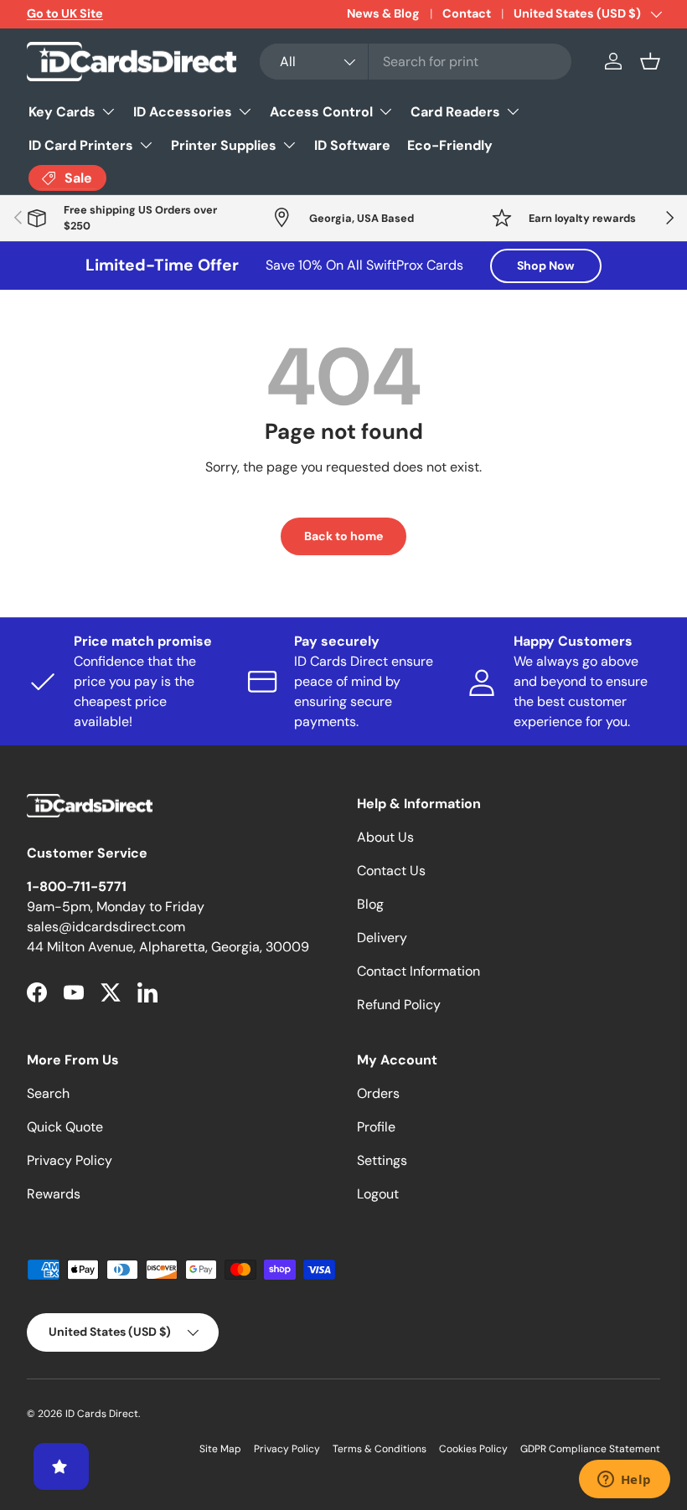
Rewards (53, 1194)
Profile (376, 1127)
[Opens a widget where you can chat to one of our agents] (624, 1481)
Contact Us (391, 870)
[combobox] (416, 62)
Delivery (382, 937)
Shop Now (546, 265)
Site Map (220, 1449)
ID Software (352, 145)
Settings (382, 1160)
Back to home (343, 536)
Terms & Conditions (379, 1449)
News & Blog (383, 13)
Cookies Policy (473, 1449)
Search (48, 1093)
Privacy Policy (69, 1160)
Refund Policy (399, 1004)
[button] (650, 61)
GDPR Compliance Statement (590, 1449)
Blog (370, 904)
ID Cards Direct (101, 1413)
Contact (466, 13)
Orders (378, 1093)
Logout (378, 1194)
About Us (385, 837)
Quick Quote (65, 1127)
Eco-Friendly (450, 145)
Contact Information (418, 971)
